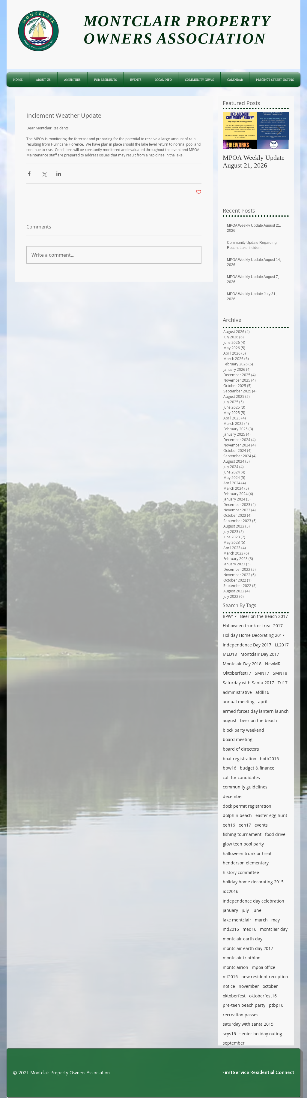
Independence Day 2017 (247, 645)
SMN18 (280, 673)
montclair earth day (242, 939)
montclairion (235, 967)
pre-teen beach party (244, 1005)
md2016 (231, 929)
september (234, 1043)
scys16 (229, 1033)
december (233, 796)
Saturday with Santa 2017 (248, 682)
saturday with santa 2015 (248, 1024)
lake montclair (237, 920)
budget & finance (257, 768)
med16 (249, 929)
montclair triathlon (242, 957)
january (230, 910)
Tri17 (283, 682)
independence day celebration (253, 901)
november (249, 986)
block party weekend (243, 730)
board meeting (237, 739)
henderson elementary (246, 863)
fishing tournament (242, 834)
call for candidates (241, 777)
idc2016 (230, 891)
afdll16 (262, 692)
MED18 (230, 654)
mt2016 (230, 976)
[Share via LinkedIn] (58, 174)
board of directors (241, 749)
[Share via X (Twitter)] (44, 174)
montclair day (274, 929)
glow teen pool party (243, 844)
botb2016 (269, 758)
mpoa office (263, 967)
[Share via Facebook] (29, 174)
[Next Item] (279, 130)
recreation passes (240, 1015)
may (275, 920)
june (256, 910)
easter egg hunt (271, 815)
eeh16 (229, 825)
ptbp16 (276, 1005)
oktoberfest (234, 996)
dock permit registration (247, 806)
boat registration (239, 758)
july (245, 910)
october (270, 986)
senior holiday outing (261, 1033)
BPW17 (230, 616)
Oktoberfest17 (237, 673)
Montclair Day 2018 (242, 664)
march (261, 920)
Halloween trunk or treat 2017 (253, 625)
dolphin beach (237, 815)
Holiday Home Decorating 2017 (254, 635)
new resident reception (264, 976)
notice (229, 986)
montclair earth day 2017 (248, 948)
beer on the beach (258, 720)
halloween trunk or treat (247, 853)
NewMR (273, 664)
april (262, 701)
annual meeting (239, 701)
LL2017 (282, 645)
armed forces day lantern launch (256, 711)
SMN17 (262, 673)
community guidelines (245, 787)
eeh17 (245, 825)
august (230, 720)
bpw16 (229, 768)
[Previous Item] (232, 130)
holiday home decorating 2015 (253, 882)
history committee (241, 872)
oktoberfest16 (263, 996)
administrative (237, 692)
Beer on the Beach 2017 (264, 616)
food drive (275, 834)
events (261, 825)
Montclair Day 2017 (259, 654)
